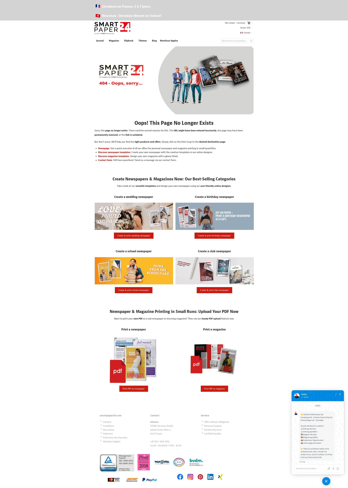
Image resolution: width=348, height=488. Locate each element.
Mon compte (230, 23)
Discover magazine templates (113, 156)
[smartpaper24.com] (112, 28)
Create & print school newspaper (133, 290)
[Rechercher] (251, 40)
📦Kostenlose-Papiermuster (312, 440)
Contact (107, 421)
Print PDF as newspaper (134, 388)
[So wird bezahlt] (132, 473)
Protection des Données (115, 437)
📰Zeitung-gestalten (309, 432)
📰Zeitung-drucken (308, 429)
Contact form (105, 160)
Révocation (108, 429)
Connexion (241, 23)
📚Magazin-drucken (309, 434)
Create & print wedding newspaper (133, 235)
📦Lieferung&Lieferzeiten (311, 443)
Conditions (108, 425)
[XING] (220, 473)
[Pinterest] (200, 473)
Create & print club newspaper (214, 290)
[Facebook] (180, 473)
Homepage (103, 148)
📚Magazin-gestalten (309, 437)
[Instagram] (190, 473)
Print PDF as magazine (214, 388)
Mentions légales (111, 441)
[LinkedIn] (210, 473)
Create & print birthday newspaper (214, 235)
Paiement (108, 433)
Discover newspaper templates (114, 152)
